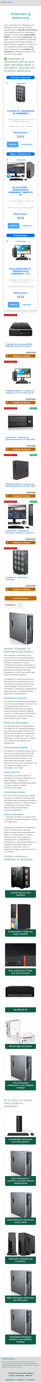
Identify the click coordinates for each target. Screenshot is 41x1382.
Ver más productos (20, 598)
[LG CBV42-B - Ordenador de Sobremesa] (20, 562)
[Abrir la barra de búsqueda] (27, 3)
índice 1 (21, 1380)
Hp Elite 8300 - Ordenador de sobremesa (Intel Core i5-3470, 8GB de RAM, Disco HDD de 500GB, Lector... (20, 438)
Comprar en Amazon (21, 356)
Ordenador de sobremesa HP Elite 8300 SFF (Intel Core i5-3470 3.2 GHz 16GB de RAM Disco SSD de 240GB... (19, 345)
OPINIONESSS (26, 144)
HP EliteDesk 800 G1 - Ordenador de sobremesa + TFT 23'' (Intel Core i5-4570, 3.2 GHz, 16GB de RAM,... (20, 392)
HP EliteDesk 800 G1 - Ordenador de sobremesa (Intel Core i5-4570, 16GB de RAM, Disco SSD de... (20, 485)
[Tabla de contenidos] (20, 605)
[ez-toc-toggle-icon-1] (19, 605)
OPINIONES (26, 226)
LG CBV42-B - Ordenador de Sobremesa (17, 578)
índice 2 (32, 1380)
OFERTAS (12, 144)
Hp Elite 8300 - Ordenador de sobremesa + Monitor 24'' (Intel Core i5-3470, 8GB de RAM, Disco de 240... (20, 532)
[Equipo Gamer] (7, 3)
